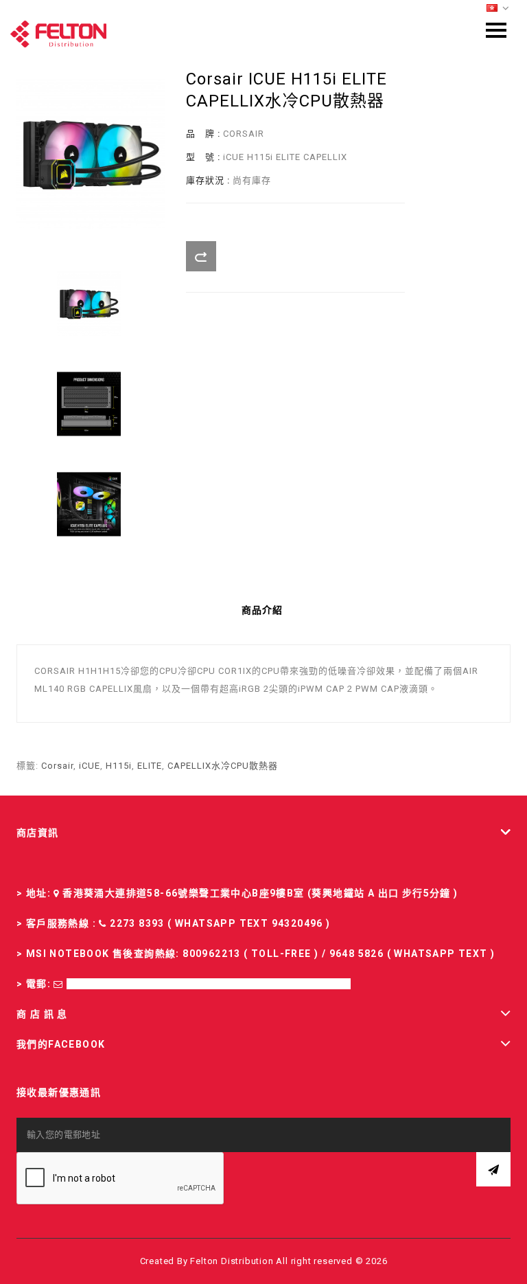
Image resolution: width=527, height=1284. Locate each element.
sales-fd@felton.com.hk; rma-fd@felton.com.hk (209, 983)
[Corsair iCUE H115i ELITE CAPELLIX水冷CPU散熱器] (88, 303)
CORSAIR (243, 133)
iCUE (89, 766)
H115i (119, 766)
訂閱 (493, 1169)
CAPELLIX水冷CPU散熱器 (222, 766)
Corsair (57, 766)
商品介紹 (262, 610)
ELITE (149, 766)
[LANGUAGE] (498, 8)
